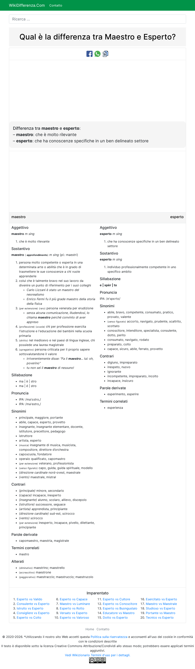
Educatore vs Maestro (119, 613)
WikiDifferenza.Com (27, 5)
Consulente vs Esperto (33, 604)
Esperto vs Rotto (72, 608)
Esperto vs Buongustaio (120, 608)
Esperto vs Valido (29, 599)
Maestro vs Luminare (75, 604)
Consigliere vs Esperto (33, 613)
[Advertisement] (97, 92)
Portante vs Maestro (160, 613)
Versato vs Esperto (73, 613)
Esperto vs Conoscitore (120, 604)
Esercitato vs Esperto (161, 599)
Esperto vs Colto (29, 617)
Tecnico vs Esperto (160, 617)
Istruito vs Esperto (30, 608)
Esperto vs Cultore (116, 599)
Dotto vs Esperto (115, 617)
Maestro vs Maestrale (161, 604)
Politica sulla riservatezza (109, 637)
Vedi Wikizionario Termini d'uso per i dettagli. (97, 655)
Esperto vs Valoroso (74, 617)
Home (90, 629)
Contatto (55, 5)
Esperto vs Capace (73, 599)
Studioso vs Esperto (160, 608)
